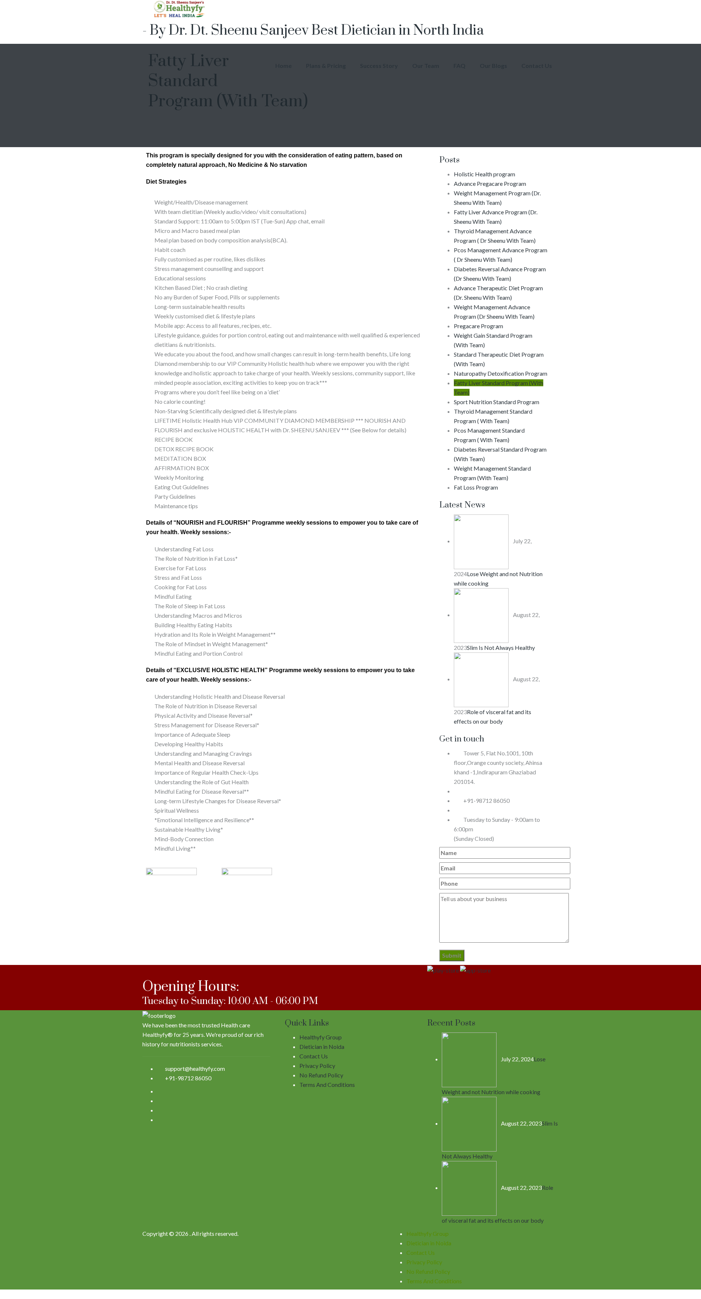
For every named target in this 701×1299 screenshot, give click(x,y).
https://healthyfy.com (489, 809)
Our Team (425, 65)
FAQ (459, 65)
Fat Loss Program (476, 487)
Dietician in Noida (321, 1046)
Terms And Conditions (327, 1084)
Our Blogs (493, 65)
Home (283, 65)
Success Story (379, 65)
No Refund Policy (321, 1075)
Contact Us (536, 65)
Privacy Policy (317, 1065)
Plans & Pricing (326, 65)
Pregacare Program (478, 325)
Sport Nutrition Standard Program (496, 401)
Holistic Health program (484, 173)
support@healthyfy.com (492, 791)
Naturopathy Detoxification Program (500, 373)
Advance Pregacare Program (490, 183)
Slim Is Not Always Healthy (501, 647)
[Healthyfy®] (350, 9)
